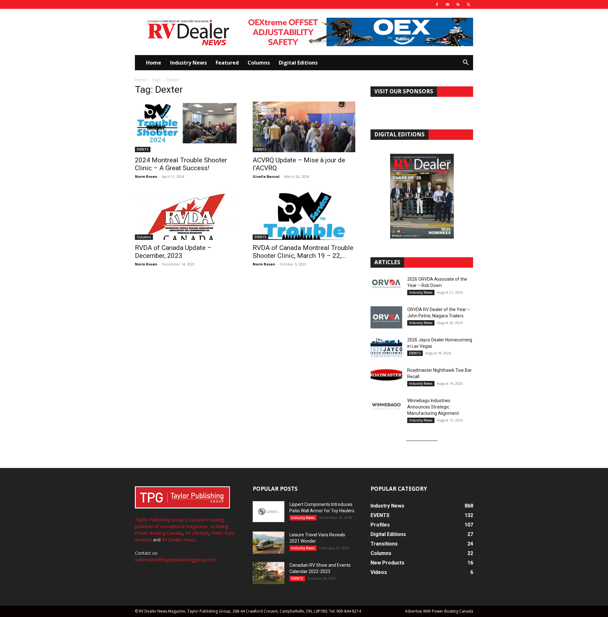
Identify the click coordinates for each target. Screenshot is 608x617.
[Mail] (447, 4)
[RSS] (458, 4)
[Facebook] (437, 4)
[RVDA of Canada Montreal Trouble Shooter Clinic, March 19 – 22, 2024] (304, 214)
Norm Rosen (146, 176)
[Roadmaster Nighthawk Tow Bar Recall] (386, 378)
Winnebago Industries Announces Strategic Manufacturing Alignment (433, 407)
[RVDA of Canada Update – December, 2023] (186, 214)
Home (153, 62)
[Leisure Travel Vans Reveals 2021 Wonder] (268, 543)
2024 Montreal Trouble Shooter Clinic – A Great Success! (181, 164)
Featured (227, 62)
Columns (259, 62)
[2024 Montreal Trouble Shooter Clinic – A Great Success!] (186, 127)
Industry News (188, 62)
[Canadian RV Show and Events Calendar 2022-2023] (268, 573)
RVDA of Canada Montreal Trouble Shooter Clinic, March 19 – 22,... (303, 251)
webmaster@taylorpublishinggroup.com (175, 560)
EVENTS (143, 149)
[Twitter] (468, 4)
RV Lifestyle (197, 533)
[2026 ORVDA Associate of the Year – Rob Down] (386, 287)
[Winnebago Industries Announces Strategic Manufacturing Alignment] (386, 406)
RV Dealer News (178, 540)
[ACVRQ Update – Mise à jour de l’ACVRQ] (304, 127)
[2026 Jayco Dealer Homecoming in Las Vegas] (386, 348)
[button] (465, 63)
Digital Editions (298, 62)
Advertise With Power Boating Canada (439, 611)
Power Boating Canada (158, 533)
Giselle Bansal (266, 176)
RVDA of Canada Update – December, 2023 (173, 251)
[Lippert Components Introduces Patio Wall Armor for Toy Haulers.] (268, 511)
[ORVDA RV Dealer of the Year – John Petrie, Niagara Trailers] (386, 317)
